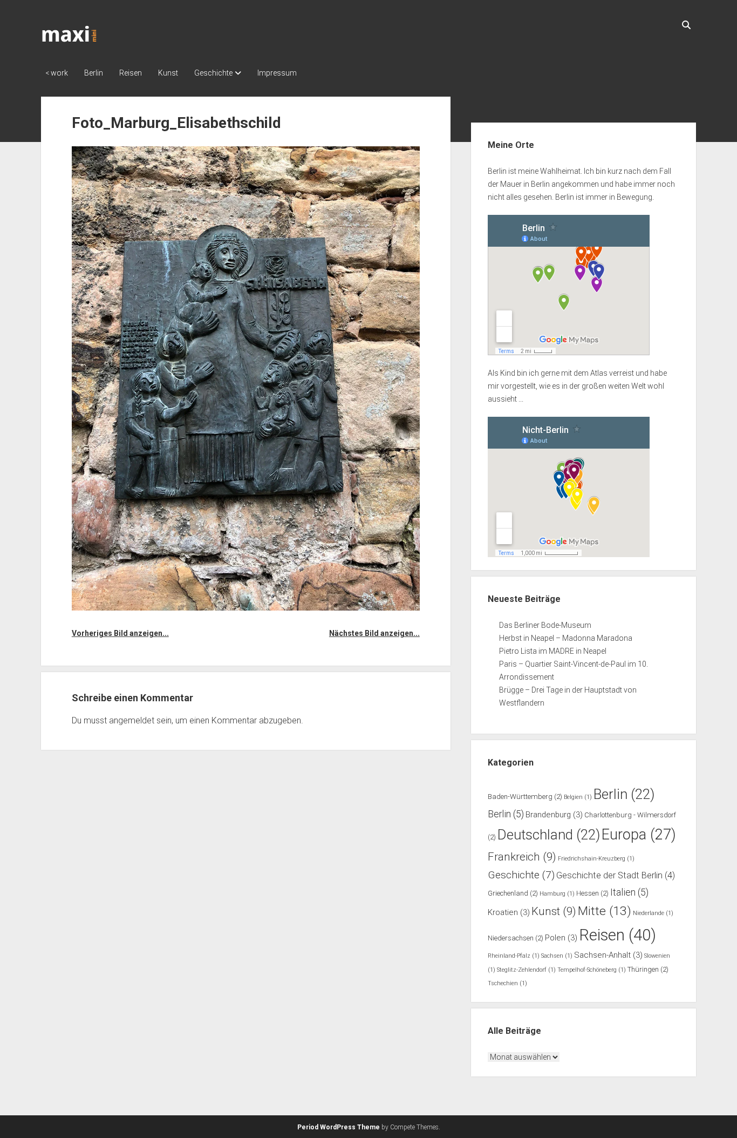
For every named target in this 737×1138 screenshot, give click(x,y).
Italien (629, 892)
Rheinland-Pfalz (514, 955)
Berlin (93, 73)
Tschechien (507, 983)
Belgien (578, 797)
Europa (639, 834)
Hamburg (557, 893)
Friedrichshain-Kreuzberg (596, 858)
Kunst (168, 73)
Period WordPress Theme (338, 1127)
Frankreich (522, 856)
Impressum (277, 73)
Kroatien (509, 912)
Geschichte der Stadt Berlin (615, 875)
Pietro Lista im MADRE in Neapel (552, 651)
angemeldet (131, 720)
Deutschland (548, 835)
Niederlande (653, 913)
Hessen (592, 893)
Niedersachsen (515, 938)
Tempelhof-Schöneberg (591, 969)
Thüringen (647, 969)
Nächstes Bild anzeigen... (374, 633)
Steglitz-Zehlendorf (526, 969)
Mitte (604, 911)
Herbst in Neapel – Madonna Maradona (565, 638)
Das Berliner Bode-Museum (545, 625)
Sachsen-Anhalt (608, 955)
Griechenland (513, 893)
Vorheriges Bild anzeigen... (120, 633)
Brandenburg (554, 814)
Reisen (130, 73)
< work (56, 73)
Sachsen (556, 955)
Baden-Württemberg (525, 796)
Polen (561, 938)
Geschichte (213, 73)
